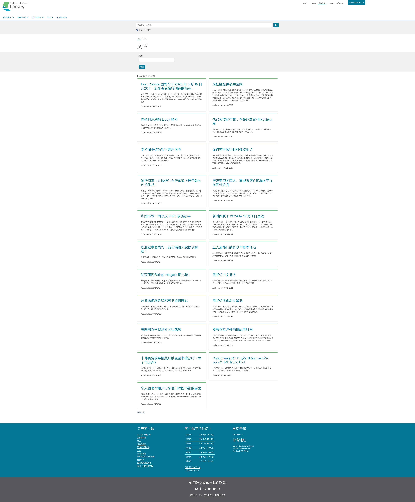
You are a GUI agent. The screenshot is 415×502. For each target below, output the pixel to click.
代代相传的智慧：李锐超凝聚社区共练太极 (242, 121)
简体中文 (321, 3)
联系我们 (193, 495)
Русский (330, 3)
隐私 (200, 495)
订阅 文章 (141, 412)
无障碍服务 (208, 495)
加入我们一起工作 (144, 434)
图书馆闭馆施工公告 (192, 467)
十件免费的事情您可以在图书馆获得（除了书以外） (171, 360)
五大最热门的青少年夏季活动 (234, 247)
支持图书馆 (141, 438)
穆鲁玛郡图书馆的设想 (146, 456)
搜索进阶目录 (220, 495)
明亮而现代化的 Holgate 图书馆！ (166, 275)
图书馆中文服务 (224, 275)
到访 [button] (49, 17)
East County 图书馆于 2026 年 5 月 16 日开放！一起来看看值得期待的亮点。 (171, 86)
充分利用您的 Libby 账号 (159, 119)
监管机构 (140, 459)
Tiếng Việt (340, 3)
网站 (149, 30)
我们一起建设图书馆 (145, 466)
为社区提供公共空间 (227, 84)
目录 (140, 30)
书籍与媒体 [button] (7, 17)
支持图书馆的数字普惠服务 (161, 149)
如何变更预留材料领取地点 (232, 149)
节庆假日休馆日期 (192, 470)
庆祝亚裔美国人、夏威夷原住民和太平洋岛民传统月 (242, 183)
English (305, 3)
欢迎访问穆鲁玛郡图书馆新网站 (164, 301)
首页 (139, 38)
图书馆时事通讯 (143, 447)
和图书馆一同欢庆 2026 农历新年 (166, 216)
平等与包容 (141, 453)
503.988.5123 (238, 434)
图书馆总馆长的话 (144, 463)
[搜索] (276, 25)
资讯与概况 (141, 444)
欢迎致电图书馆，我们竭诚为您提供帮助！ (169, 249)
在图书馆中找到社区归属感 (161, 329)
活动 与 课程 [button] (37, 17)
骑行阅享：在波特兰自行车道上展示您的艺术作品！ (171, 183)
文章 (139, 450)
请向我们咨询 (61, 17)
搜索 (140, 56)
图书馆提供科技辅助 (227, 301)
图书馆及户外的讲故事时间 (232, 329)
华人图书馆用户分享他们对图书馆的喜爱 (171, 388)
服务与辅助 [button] (21, 17)
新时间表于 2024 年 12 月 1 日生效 (238, 216)
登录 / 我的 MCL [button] (355, 2)
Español (313, 3)
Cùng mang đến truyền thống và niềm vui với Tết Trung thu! (240, 360)
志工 (139, 441)
